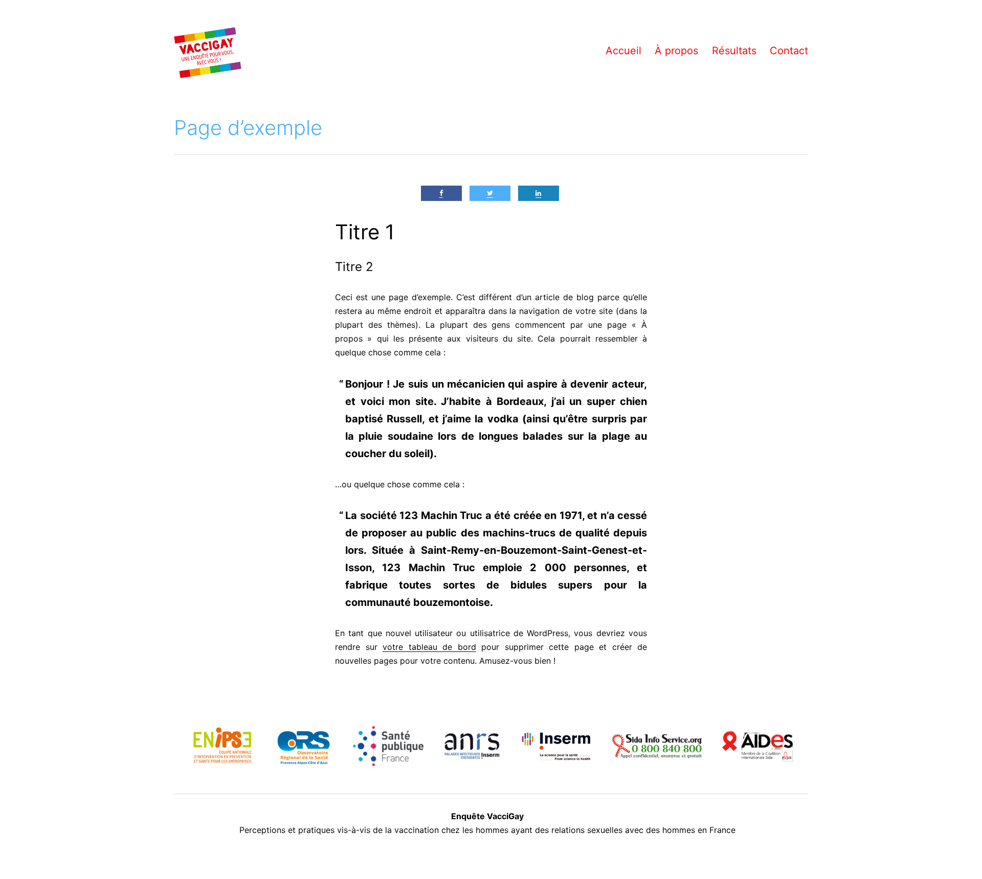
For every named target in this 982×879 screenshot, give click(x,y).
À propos (676, 50)
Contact (789, 50)
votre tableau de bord (429, 647)
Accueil (623, 50)
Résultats (734, 50)
